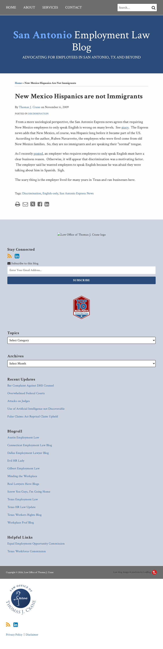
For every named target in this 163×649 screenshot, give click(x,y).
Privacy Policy (14, 635)
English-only (50, 193)
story (124, 127)
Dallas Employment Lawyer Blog (28, 453)
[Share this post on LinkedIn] (47, 204)
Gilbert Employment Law (23, 468)
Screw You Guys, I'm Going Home (28, 492)
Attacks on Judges (18, 401)
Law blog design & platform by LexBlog (132, 572)
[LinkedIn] (17, 256)
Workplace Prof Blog (20, 523)
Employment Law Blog (81, 41)
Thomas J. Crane (29, 107)
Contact (73, 7)
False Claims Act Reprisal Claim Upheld (32, 416)
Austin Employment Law (23, 437)
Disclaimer (32, 635)
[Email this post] (25, 204)
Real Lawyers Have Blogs (23, 484)
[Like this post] (40, 204)
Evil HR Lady (15, 461)
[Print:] (17, 204)
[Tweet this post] (32, 204)
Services (50, 7)
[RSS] (9, 256)
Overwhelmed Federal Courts (26, 393)
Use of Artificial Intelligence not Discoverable (36, 409)
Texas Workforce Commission (26, 551)
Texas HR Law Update (21, 507)
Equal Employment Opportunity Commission (36, 544)
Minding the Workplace (22, 476)
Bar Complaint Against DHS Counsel (30, 385)
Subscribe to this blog (24, 263)
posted (38, 153)
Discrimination (38, 113)
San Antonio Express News (77, 193)
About (29, 7)
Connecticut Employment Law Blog (29, 445)
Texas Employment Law (22, 499)
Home (11, 7)
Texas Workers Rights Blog (24, 515)
